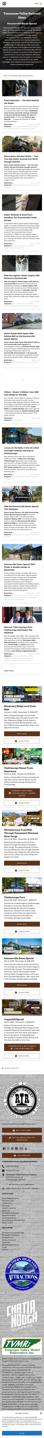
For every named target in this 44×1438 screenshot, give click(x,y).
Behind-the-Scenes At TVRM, (22, 246)
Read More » (8, 124)
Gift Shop (6, 1206)
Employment (7, 1238)
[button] (41, 1413)
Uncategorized (17, 420)
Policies (5, 1250)
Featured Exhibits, (19, 126)
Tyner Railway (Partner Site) (13, 1220)
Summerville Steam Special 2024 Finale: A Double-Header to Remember (19, 567)
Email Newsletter (9, 1218)
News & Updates (12, 1068)
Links (4, 1247)
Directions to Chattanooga (13, 1233)
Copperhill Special (14, 1019)
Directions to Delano (10, 1235)
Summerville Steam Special (19, 958)
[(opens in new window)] (22, 1255)
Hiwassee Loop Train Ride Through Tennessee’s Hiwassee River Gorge (21, 833)
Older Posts (9, 671)
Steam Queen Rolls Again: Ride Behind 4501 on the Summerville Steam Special (19, 336)
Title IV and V (7, 1223)
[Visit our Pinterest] (12, 1148)
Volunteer (6, 1242)
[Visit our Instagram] (8, 1148)
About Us (6, 1211)
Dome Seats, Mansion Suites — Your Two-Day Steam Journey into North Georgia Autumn (21, 159)
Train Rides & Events (10, 1198)
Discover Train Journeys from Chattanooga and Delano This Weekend (18, 630)
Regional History (9, 1215)
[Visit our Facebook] (4, 1148)
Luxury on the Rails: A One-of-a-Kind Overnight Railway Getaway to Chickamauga (21, 450)
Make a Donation (9, 1240)
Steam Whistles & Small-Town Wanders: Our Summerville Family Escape (20, 217)
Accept (22, 1433)
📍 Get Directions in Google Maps (20, 1184)
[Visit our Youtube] (26, 1148)
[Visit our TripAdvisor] (21, 1148)
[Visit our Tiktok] (16, 1148)
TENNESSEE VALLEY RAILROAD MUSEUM (19, 1161)
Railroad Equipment (10, 1213)
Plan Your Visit (8, 1201)
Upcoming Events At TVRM (25, 129)
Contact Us (6, 1203)
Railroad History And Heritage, (25, 597)
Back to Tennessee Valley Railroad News (18, 76)
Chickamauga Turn (14, 897)
